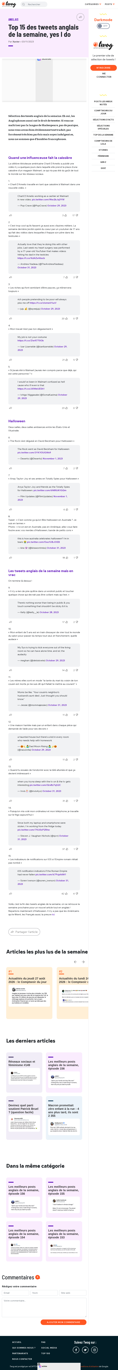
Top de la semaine (103, 134)
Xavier (16, 41)
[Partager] (80, 17)
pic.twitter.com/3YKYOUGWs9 (34, 452)
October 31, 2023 (27, 267)
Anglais (13, 19)
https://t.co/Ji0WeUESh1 (31, 388)
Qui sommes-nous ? (24, 1348)
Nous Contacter (22, 1359)
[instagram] (94, 1350)
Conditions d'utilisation (89, 1366)
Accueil (17, 1342)
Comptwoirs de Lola (103, 142)
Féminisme (103, 156)
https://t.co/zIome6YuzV (43, 302)
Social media (49, 1348)
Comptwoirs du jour (103, 112)
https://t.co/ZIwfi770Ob (31, 340)
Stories (103, 150)
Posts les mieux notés (103, 103)
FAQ (43, 1342)
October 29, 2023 (56, 205)
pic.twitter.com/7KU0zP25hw (34, 829)
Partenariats (20, 1353)
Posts (108, 4)
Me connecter (104, 75)
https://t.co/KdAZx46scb (31, 258)
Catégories (92, 4)
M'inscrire (104, 67)
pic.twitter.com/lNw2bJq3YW (48, 199)
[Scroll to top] (111, 1363)
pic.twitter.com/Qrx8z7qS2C (45, 784)
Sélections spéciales (103, 127)
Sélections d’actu (103, 119)
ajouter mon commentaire (63, 1322)
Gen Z (103, 162)
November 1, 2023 (53, 458)
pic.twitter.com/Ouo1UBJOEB (43, 541)
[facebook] (76, 1350)
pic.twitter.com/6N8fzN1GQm (50, 490)
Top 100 (45, 1353)
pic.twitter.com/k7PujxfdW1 (51, 874)
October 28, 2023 (49, 612)
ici (53, 914)
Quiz (103, 168)
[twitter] (85, 1350)
